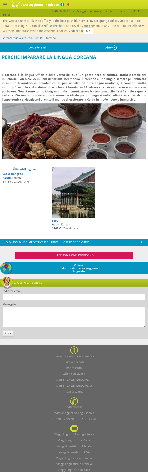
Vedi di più (76, 31)
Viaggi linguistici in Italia (74, 470)
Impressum (74, 368)
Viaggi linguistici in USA (74, 452)
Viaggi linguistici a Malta (74, 440)
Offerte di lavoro (74, 374)
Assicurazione (74, 392)
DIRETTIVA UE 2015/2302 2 (74, 386)
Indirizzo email (12, 291)
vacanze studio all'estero (17, 38)
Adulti (39, 38)
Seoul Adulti (56, 222)
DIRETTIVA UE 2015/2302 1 (74, 380)
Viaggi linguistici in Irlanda (74, 446)
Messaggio (9, 304)
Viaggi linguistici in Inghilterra (74, 434)
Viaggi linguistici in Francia (74, 464)
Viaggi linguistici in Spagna (74, 458)
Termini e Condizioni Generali (74, 356)
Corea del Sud (37, 47)
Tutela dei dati (74, 362)
